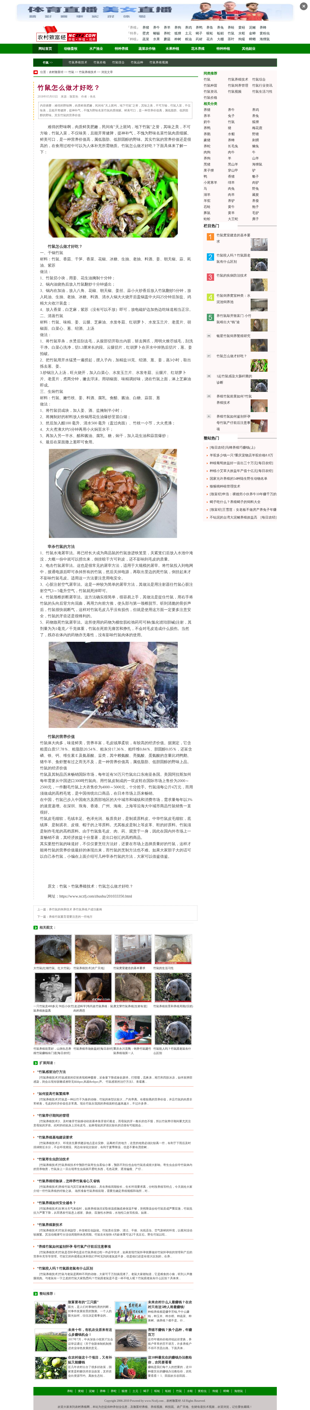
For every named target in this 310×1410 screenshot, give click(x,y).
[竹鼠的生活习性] (173, 949)
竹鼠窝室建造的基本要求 (129, 968)
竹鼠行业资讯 (262, 85)
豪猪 (207, 140)
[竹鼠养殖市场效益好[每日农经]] (93, 1029)
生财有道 (197, 1407)
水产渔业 (96, 48)
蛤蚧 (207, 219)
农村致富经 (56, 72)
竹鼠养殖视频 (158, 62)
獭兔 (255, 146)
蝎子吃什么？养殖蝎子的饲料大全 (235, 502)
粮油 (189, 39)
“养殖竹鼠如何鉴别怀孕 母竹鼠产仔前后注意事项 (74, 1246)
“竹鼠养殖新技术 (49, 1225)
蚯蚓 (221, 33)
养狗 (178, 27)
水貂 (231, 134)
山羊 (255, 158)
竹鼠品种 (137, 62)
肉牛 (231, 152)
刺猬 (255, 140)
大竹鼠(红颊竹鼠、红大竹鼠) (51, 968)
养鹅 (207, 134)
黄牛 (231, 207)
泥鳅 (253, 27)
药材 (199, 39)
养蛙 (231, 27)
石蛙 (207, 207)
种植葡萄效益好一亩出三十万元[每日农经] (241, 463)
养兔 (221, 27)
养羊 (167, 27)
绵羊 (231, 182)
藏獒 (255, 195)
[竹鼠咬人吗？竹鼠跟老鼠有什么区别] (173, 1029)
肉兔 (231, 188)
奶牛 (207, 122)
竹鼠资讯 (210, 91)
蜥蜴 (157, 33)
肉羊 (231, 195)
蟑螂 (253, 39)
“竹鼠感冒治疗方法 (51, 1072)
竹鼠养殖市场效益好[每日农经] (93, 1048)
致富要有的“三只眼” (83, 1302)
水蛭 (242, 33)
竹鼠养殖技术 (78, 62)
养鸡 (189, 27)
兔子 (231, 116)
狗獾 (242, 39)
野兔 (255, 188)
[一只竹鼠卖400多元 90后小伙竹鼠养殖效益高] (53, 987)
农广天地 (182, 1407)
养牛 (157, 27)
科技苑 (169, 1407)
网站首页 (45, 48)
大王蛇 (233, 219)
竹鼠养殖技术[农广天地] (88, 968)
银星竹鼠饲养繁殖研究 (233, 336)
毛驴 (255, 213)
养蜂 (263, 27)
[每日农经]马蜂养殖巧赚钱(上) (232, 447)
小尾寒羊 (210, 182)
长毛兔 (233, 146)
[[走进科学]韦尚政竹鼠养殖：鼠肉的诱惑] (93, 987)
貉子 (255, 176)
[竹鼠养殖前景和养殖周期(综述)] (173, 987)
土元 (189, 33)
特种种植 (223, 48)
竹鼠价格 (99, 62)
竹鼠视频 (234, 91)
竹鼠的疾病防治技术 (232, 275)
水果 (157, 39)
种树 (178, 39)
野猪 (255, 134)
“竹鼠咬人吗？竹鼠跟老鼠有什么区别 (65, 1268)
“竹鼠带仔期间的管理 (53, 1115)
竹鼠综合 (118, 62)
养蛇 (167, 33)
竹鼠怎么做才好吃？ (232, 356)
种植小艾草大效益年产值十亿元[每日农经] (241, 471)
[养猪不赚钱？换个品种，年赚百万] (131, 1340)
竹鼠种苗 (210, 85)
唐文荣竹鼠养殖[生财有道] (130, 1006)
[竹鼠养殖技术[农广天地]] (93, 949)
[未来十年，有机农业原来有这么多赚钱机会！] (51, 1340)
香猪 (231, 176)
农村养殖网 (82, 1407)
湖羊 (207, 195)
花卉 (210, 39)
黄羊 (231, 213)
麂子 (255, 219)
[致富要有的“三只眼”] (51, 1312)
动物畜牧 (71, 48)
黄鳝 (242, 27)
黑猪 (207, 164)
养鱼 (210, 27)
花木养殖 (198, 48)
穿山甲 (233, 170)
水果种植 (172, 48)
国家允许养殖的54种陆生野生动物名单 (238, 478)
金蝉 (253, 33)
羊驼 (207, 201)
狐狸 (178, 33)
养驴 (231, 201)
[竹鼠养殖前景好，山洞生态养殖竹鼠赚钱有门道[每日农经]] (53, 1029)
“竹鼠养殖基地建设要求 (55, 1137)
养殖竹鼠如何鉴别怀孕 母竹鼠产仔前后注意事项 (233, 423)
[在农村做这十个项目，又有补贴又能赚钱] (51, 1367)
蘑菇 (167, 39)
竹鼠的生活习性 (163, 968)
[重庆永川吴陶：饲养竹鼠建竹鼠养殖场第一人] (133, 1029)
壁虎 (145, 33)
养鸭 (199, 27)
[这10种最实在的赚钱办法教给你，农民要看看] (131, 1367)
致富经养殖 (140, 1407)
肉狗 (207, 152)
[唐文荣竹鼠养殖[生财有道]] (133, 987)
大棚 (221, 39)
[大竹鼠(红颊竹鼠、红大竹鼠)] (53, 949)
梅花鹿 (257, 128)
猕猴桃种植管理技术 (225, 486)
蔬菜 (145, 39)
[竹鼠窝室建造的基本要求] (133, 949)
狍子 (255, 207)
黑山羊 (233, 164)
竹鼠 (231, 33)
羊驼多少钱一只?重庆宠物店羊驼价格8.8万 (241, 455)
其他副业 (249, 48)
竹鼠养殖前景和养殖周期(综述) (173, 1006)
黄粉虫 (265, 33)
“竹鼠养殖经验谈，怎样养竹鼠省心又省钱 (68, 1181)
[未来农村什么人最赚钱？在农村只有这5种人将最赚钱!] (131, 1312)
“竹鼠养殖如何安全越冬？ (56, 1203)
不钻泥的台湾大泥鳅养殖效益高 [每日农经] (243, 517)
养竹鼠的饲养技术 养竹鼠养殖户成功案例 (75, 909)
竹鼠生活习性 (262, 91)
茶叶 (231, 39)
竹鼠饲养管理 (238, 85)
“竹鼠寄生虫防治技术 (53, 1159)
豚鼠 (207, 213)
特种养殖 (121, 48)
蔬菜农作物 (147, 48)
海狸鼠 (265, 39)
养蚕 (255, 201)
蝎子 (199, 33)
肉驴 (255, 182)
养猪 (145, 27)
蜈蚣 (210, 33)
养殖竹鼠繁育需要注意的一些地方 (71, 916)
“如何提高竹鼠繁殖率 (53, 1094)
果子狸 (209, 170)
